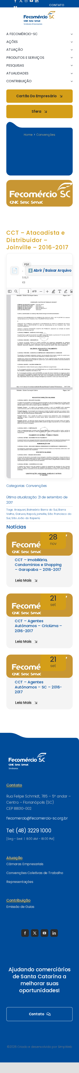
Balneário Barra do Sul (42, 510)
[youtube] (44, 933)
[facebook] (25, 933)
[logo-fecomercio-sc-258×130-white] (27, 752)
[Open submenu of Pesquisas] (71, 65)
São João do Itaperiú (25, 518)
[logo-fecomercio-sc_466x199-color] (39, 12)
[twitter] (35, 933)
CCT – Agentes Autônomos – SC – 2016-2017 (38, 687)
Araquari (20, 510)
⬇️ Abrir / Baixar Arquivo (49, 270)
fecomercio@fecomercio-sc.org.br (37, 818)
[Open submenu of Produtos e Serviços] (71, 57)
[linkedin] (54, 933)
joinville (41, 514)
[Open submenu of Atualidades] (71, 73)
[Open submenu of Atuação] (71, 49)
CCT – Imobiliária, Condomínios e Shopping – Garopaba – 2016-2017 (38, 564)
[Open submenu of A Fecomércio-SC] (71, 34)
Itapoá (31, 514)
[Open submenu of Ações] (71, 41)
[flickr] (15, 6)
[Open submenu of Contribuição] (71, 81)
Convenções (36, 485)
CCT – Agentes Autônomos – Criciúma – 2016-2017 (38, 625)
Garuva (20, 514)
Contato (56, 5)
